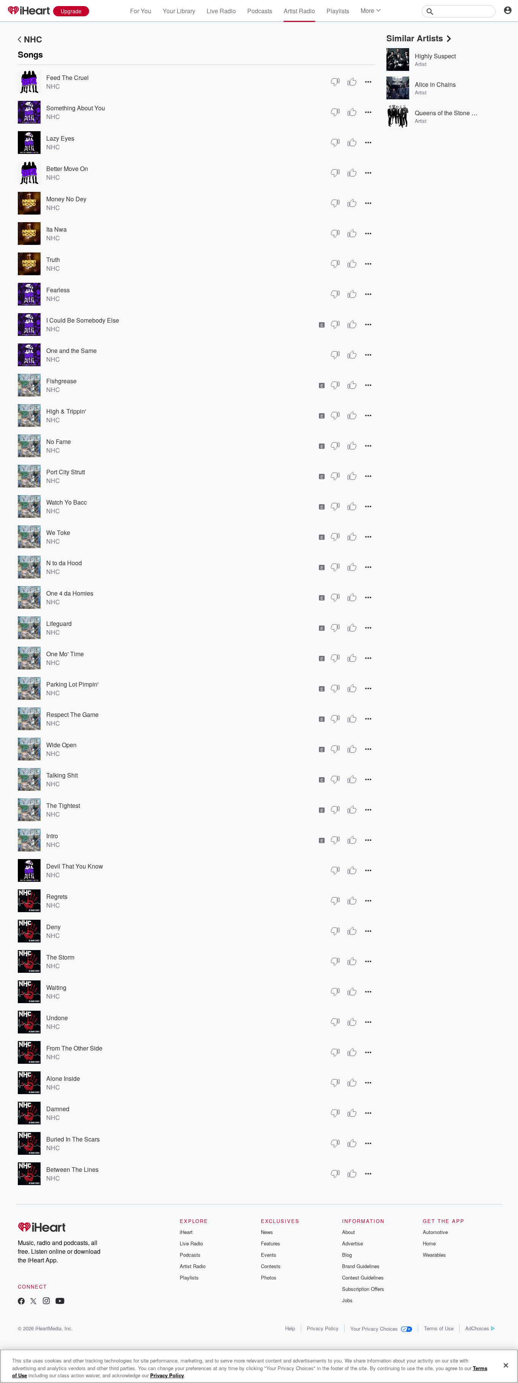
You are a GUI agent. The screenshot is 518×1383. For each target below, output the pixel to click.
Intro (52, 835)
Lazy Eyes (60, 138)
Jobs (347, 1300)
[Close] (506, 1365)
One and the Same (71, 350)
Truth (53, 259)
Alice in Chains (435, 84)
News (267, 1232)
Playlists (337, 10)
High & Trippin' (66, 411)
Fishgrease (61, 380)
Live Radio (221, 10)
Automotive (435, 1232)
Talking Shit (62, 775)
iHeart (186, 1232)
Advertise (352, 1243)
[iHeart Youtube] (59, 1301)
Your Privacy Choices (374, 1328)
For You (140, 10)
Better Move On (67, 168)
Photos (268, 1277)
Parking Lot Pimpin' (72, 684)
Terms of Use (439, 1328)
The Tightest (63, 805)
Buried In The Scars (73, 1139)
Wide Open (61, 744)
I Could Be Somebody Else (82, 320)
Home (429, 1243)
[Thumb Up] (352, 82)
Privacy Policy (323, 1328)
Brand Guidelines (361, 1266)
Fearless (58, 289)
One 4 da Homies (69, 593)
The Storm (60, 957)
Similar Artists (414, 38)
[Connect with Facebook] (21, 1301)
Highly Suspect (435, 56)
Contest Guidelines (363, 1277)
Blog (347, 1254)
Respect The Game (72, 714)
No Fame (58, 441)
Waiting (56, 987)
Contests (271, 1266)
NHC (33, 39)
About (348, 1232)
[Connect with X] (33, 1301)
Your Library (179, 10)
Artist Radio (299, 10)
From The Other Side (74, 1048)
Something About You (75, 107)
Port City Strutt (65, 471)
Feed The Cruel (67, 77)
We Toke (58, 532)
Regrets (56, 896)
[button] (368, 81)
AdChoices (477, 1328)
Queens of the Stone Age (448, 112)
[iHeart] (28, 11)
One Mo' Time (65, 653)
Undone (57, 1017)
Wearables (434, 1254)
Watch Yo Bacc (66, 502)
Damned (57, 1108)
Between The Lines (72, 1169)
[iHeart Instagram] (46, 1301)
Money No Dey (66, 198)
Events (268, 1254)
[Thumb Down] (335, 82)
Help (290, 1328)
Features (270, 1243)
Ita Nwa (56, 229)
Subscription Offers (363, 1288)
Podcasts (259, 10)
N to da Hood (64, 562)
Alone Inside (63, 1078)
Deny (53, 926)
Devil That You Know (74, 866)
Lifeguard (59, 623)
